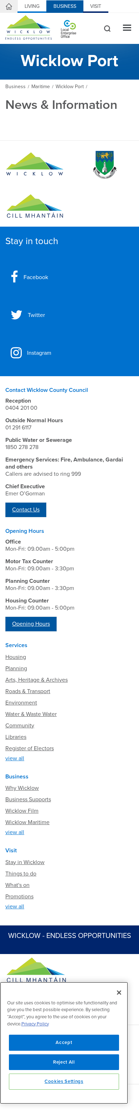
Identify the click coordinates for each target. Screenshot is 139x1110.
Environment (21, 702)
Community (19, 725)
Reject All (64, 1062)
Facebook (36, 277)
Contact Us (26, 509)
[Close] (119, 992)
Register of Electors (29, 748)
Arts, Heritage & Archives (36, 679)
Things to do (20, 873)
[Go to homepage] (34, 206)
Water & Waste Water (31, 714)
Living (32, 6)
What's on (17, 885)
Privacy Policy (35, 1024)
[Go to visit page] (104, 164)
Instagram (39, 353)
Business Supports (28, 799)
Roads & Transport (27, 691)
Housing (15, 657)
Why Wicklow (22, 788)
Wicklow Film (21, 810)
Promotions (19, 896)
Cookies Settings (64, 1081)
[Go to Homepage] (34, 164)
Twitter (36, 315)
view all (14, 758)
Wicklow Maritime (27, 822)
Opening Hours (31, 623)
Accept (64, 1042)
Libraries (15, 737)
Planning (16, 668)
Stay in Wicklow (25, 862)
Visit (95, 6)
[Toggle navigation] (127, 28)
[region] (64, 1043)
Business (64, 6)
